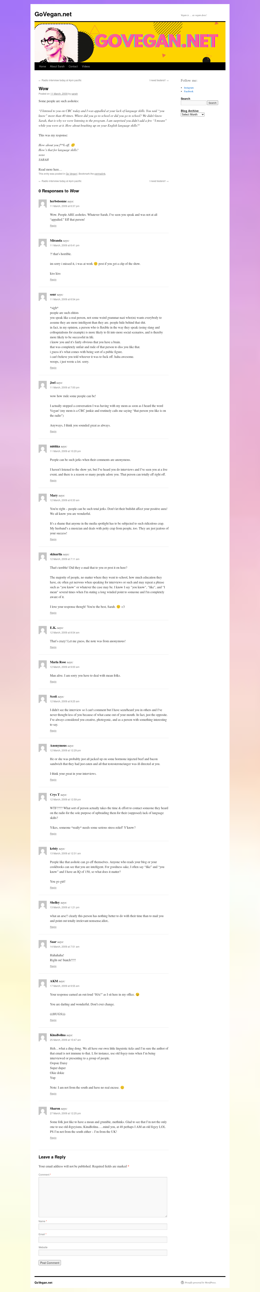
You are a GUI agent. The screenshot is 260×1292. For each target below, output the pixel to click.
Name (43, 1221)
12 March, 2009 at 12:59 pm (65, 799)
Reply (53, 225)
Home (42, 66)
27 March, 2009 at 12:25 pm (65, 1113)
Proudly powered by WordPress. (200, 1282)
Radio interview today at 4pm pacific (60, 80)
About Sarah (57, 66)
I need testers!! (159, 80)
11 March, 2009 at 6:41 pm (64, 245)
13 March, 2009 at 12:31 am (65, 853)
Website (43, 1247)
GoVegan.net (53, 13)
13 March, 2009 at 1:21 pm (64, 907)
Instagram (189, 87)
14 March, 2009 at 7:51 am (64, 946)
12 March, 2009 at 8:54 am (64, 632)
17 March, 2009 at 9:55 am (64, 985)
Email (43, 1234)
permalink (99, 173)
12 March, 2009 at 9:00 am (64, 666)
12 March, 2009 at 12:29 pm (65, 750)
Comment (45, 1174)
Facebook (188, 91)
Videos (86, 66)
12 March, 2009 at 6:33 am (64, 500)
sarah (75, 93)
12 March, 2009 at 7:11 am (64, 559)
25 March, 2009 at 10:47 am (65, 1039)
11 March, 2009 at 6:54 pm (64, 299)
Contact (73, 66)
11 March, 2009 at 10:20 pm (65, 451)
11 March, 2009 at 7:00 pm (64, 387)
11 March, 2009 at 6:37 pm (64, 206)
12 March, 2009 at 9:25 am (64, 701)
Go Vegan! (71, 173)
